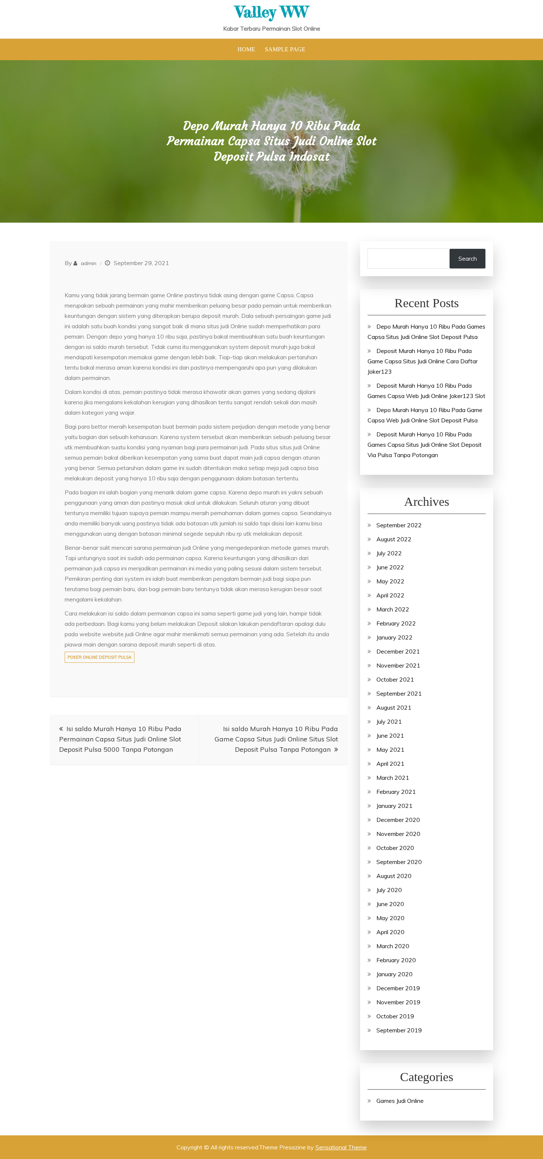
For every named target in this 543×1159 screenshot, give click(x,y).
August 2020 (393, 875)
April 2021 (390, 763)
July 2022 (389, 553)
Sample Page (285, 49)
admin (88, 263)
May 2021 (390, 749)
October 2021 (395, 679)
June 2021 (390, 735)
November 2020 (398, 833)
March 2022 (392, 609)
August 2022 (393, 539)
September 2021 (399, 693)
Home (246, 49)
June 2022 (390, 567)
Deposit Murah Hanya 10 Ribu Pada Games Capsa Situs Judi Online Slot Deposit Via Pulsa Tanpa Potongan (425, 445)
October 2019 (395, 1016)
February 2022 (396, 623)
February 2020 (396, 960)
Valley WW (272, 11)
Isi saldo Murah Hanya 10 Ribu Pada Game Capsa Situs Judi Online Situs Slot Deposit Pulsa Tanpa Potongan (276, 739)
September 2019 (399, 1030)
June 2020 (390, 904)
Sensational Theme (341, 1147)
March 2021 (392, 777)
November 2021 (398, 665)
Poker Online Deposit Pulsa (100, 657)
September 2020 (399, 861)
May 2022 (390, 581)
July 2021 (389, 721)
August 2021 (393, 707)
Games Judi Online (400, 1100)
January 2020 (394, 974)
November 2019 (398, 1002)
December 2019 (398, 988)
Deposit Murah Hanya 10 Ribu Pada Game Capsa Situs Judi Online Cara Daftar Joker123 (423, 361)
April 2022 (390, 595)
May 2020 (390, 918)
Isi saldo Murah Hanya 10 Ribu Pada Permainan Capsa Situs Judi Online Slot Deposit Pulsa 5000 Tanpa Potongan (120, 739)
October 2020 (395, 847)
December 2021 (398, 651)
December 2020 (398, 819)
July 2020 (389, 890)
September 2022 (399, 525)
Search (467, 258)
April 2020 (390, 932)
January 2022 (394, 637)
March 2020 (392, 946)
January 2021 (394, 805)
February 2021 (396, 791)
